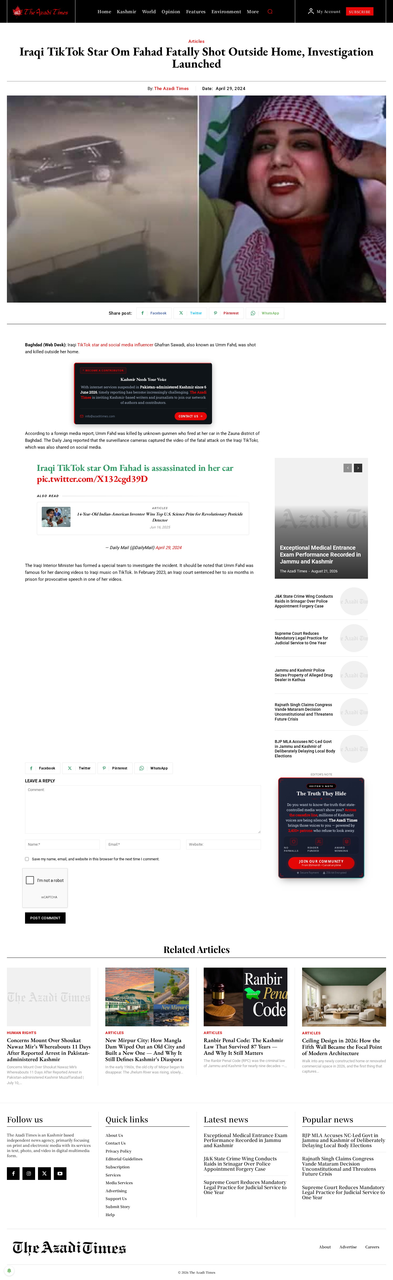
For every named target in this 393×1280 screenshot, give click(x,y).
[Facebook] (13, 1173)
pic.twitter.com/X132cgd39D (92, 479)
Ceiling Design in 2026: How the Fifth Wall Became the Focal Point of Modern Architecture (342, 1047)
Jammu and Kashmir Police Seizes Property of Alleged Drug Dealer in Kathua (304, 675)
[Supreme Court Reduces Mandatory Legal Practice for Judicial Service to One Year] (354, 638)
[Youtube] (60, 1173)
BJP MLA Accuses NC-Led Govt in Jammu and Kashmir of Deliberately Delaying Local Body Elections (305, 748)
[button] (269, 11)
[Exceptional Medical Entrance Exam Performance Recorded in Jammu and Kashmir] (321, 518)
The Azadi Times (171, 88)
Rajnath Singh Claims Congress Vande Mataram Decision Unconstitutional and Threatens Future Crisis (304, 711)
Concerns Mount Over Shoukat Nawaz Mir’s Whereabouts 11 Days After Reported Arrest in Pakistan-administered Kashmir (49, 1049)
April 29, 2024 (168, 547)
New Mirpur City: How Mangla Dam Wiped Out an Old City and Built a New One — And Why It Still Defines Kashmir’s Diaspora (145, 1049)
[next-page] (358, 468)
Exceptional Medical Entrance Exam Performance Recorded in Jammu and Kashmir (320, 554)
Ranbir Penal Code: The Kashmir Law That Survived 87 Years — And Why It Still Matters (243, 1046)
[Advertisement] (143, 630)
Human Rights (21, 1033)
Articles (196, 41)
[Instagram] (28, 1173)
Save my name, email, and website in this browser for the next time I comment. (95, 859)
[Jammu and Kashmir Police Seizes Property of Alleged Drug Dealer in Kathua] (354, 675)
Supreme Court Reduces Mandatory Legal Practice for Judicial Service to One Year (301, 638)
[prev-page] (348, 468)
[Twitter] (44, 1173)
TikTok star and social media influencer (115, 344)
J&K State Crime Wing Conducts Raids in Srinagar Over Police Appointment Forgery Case (304, 601)
